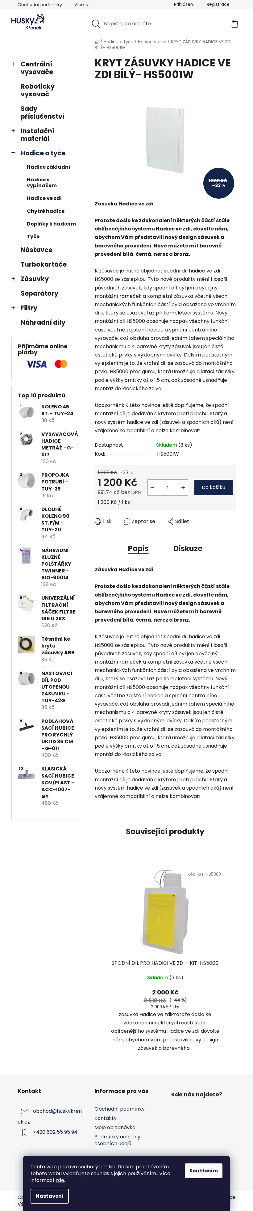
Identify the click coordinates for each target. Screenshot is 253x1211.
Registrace (218, 4)
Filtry (29, 307)
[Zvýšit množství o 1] (183, 487)
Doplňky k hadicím (51, 223)
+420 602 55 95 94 (55, 1132)
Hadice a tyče (43, 153)
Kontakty (105, 1118)
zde (60, 1180)
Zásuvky (35, 278)
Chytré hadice (45, 211)
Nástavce (36, 249)
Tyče (33, 236)
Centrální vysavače (37, 68)
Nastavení (50, 1196)
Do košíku (213, 487)
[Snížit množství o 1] (152, 487)
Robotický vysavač (38, 90)
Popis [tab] (138, 548)
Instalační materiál (37, 134)
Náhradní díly (43, 322)
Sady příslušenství (42, 112)
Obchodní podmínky (40, 5)
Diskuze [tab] (187, 548)
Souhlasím (203, 1170)
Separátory (39, 293)
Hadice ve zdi (44, 198)
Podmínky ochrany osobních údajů (117, 1140)
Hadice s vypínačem (42, 182)
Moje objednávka (114, 1127)
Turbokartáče (44, 264)
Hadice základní (48, 167)
